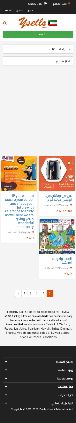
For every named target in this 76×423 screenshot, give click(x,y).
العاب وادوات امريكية (62, 261)
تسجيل (19, 10)
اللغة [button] (9, 10)
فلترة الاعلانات (59, 49)
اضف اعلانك (38, 34)
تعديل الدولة (35, 3)
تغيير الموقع (59, 3)
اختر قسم (63, 61)
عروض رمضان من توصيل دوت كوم (59, 197)
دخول (30, 10)
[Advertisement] (38, 105)
